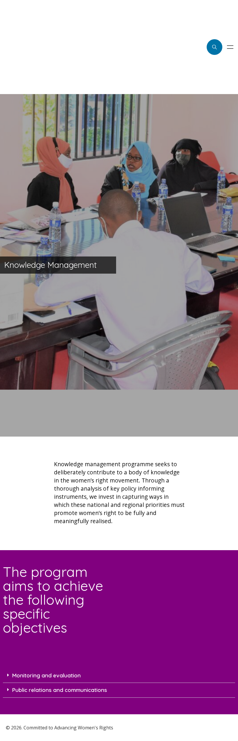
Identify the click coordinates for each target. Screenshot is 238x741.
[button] (119, 675)
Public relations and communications (59, 689)
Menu (230, 47)
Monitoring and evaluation (46, 675)
